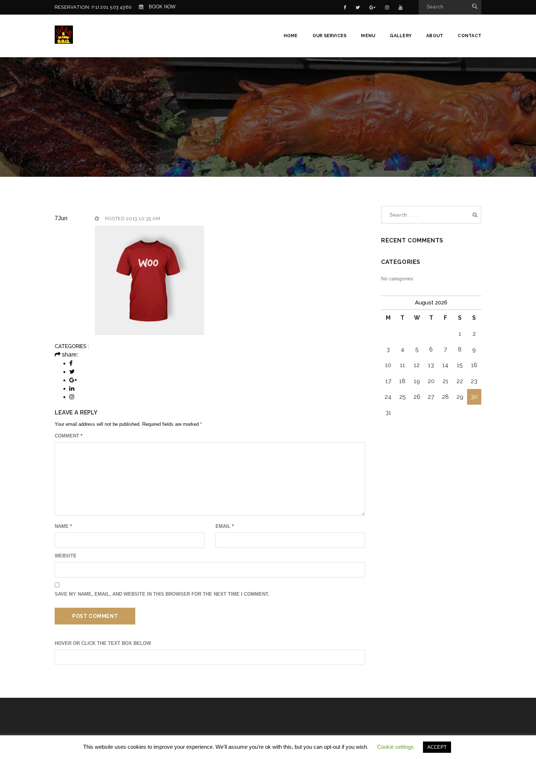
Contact (469, 35)
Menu (368, 35)
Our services (329, 35)
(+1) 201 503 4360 (112, 7)
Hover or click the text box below (103, 643)
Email (224, 526)
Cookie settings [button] (395, 747)
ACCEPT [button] (437, 747)
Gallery (401, 35)
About (434, 35)
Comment (68, 436)
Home (291, 35)
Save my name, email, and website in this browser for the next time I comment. (162, 594)
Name (63, 526)
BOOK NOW (162, 6)
